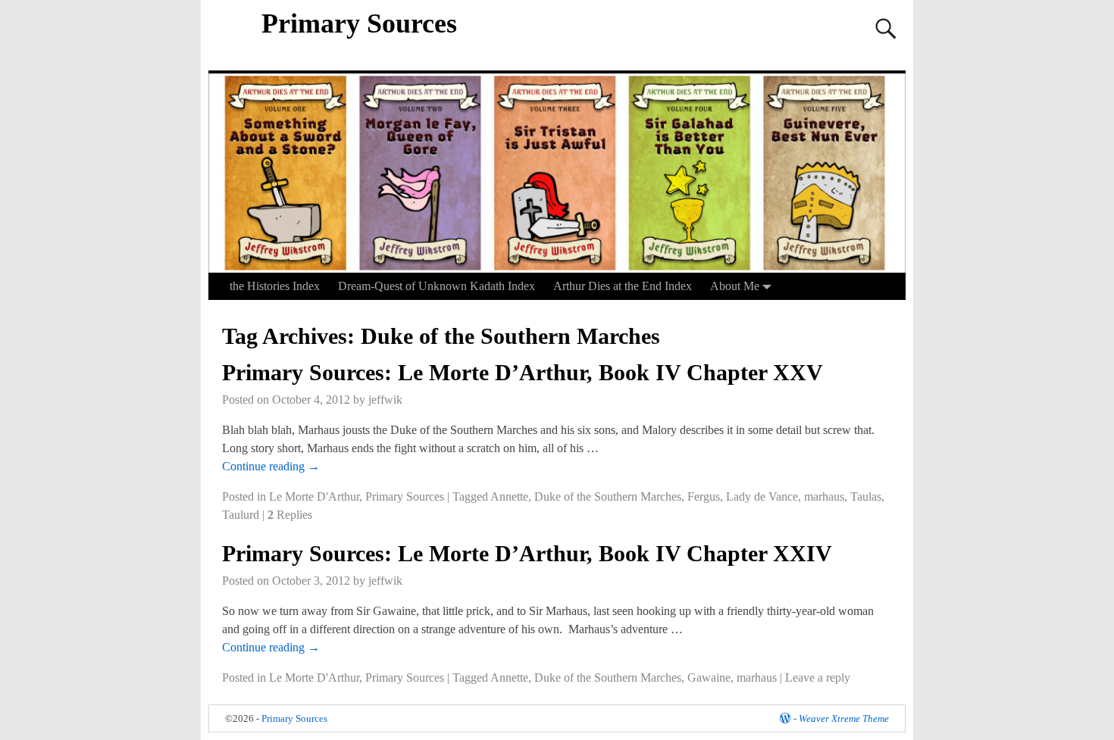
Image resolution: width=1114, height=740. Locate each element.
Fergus (703, 496)
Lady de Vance (762, 496)
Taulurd (240, 514)
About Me (734, 285)
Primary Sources (359, 23)
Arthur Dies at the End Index (622, 285)
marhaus (824, 496)
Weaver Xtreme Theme (844, 718)
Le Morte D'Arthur (314, 496)
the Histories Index (275, 285)
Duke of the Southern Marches (607, 496)
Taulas (865, 496)
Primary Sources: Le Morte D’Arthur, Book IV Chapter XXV (522, 372)
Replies (290, 514)
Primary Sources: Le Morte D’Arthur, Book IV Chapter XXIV (527, 553)
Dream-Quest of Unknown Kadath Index (436, 285)
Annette (509, 496)
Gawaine (709, 677)
